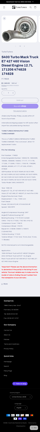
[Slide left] (15, 46)
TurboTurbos (11, 422)
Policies (6, 339)
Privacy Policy (8, 348)
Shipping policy (20, 426)
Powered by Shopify (21, 422)
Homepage (8, 361)
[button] (4, 7)
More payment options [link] (20, 111)
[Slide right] (24, 46)
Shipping (4, 85)
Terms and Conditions (11, 344)
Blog (5, 375)
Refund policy (32, 422)
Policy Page (8, 371)
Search (6, 366)
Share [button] (5, 284)
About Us (7, 335)
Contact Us (8, 330)
